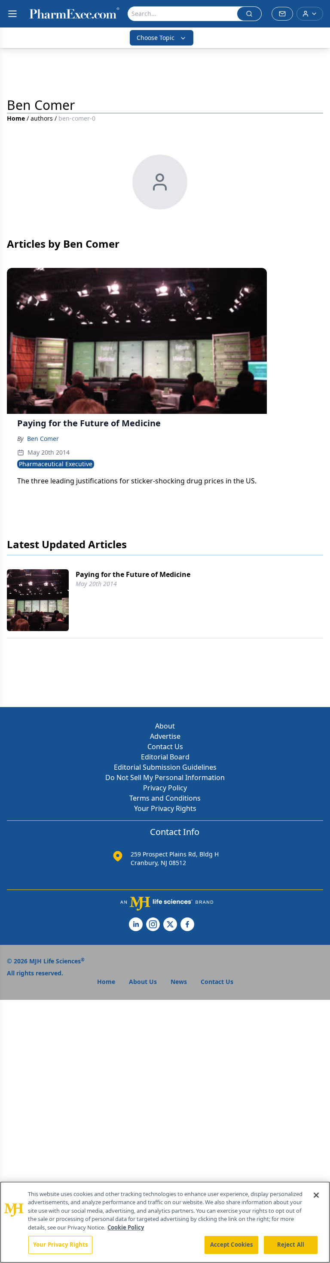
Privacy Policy (165, 787)
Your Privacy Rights (165, 808)
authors (42, 118)
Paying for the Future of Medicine (133, 574)
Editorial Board (165, 757)
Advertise (165, 736)
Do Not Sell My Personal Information (165, 777)
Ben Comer (43, 438)
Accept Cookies (231, 1244)
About (165, 726)
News (179, 982)
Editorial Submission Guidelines (165, 767)
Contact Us (165, 746)
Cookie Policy (125, 1227)
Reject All (290, 1244)
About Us (143, 982)
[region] (165, 1222)
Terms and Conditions (165, 798)
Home (16, 118)
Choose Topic (155, 37)
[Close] (316, 1195)
